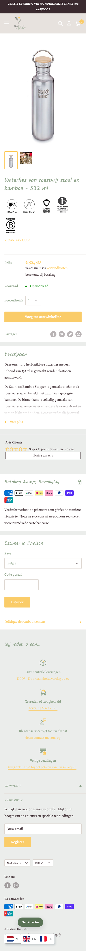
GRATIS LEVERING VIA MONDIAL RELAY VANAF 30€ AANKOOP (43, 6)
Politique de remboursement (24, 621)
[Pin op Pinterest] (62, 334)
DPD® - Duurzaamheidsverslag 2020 (43, 678)
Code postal (13, 574)
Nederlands (14, 863)
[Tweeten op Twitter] (70, 334)
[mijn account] (69, 23)
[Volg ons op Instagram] (16, 885)
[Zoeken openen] (60, 23)
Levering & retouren (43, 708)
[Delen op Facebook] (53, 334)
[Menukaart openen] (6, 23)
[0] (78, 23)
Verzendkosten (57, 268)
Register (17, 841)
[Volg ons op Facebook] (7, 885)
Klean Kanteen (17, 240)
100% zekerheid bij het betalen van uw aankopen (42, 767)
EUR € (39, 863)
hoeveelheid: (13, 300)
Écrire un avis (43, 455)
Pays (7, 553)
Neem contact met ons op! (43, 737)
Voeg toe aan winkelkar (43, 316)
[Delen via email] (78, 334)
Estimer (17, 602)
